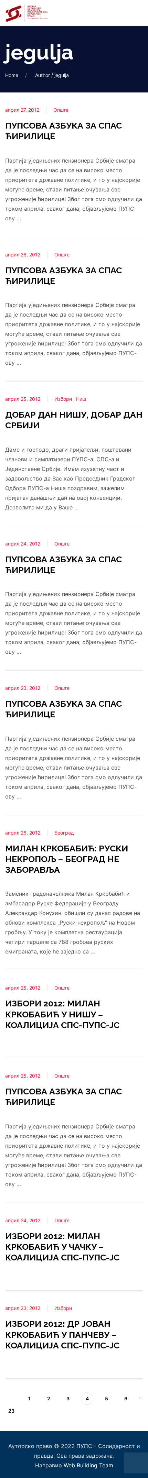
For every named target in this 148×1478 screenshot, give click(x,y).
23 (11, 1411)
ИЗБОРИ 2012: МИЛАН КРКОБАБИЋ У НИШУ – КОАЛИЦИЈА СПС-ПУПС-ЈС (62, 1014)
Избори (63, 399)
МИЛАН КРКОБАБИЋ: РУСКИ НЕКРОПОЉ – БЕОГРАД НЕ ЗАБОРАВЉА (66, 859)
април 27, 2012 (22, 110)
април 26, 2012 (22, 254)
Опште (60, 110)
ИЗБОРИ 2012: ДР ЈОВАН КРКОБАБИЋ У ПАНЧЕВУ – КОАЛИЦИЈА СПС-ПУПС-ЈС (62, 1334)
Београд (64, 833)
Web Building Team (88, 1465)
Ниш (81, 399)
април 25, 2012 (22, 399)
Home (11, 75)
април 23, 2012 (22, 688)
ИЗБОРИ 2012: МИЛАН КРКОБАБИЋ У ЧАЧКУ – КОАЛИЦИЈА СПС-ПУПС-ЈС (62, 1247)
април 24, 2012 (22, 544)
